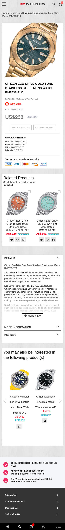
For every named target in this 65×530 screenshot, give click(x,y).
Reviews (10, 334)
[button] (28, 79)
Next (60, 401)
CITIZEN (18, 150)
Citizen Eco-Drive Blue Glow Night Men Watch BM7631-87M (47, 225)
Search (54, 4)
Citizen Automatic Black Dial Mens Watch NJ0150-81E (45, 402)
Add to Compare (44, 128)
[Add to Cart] (11, 239)
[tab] (32, 258)
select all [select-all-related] (8, 185)
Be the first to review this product (21, 99)
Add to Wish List (21, 128)
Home (4, 13)
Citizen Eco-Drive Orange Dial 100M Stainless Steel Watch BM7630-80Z (17, 225)
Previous (4, 401)
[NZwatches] (32, 4)
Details (9, 258)
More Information (17, 327)
